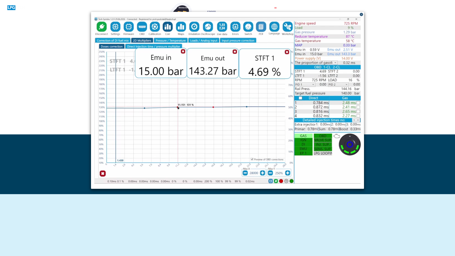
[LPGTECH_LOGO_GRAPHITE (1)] (16, 6)
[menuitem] (279, 8)
